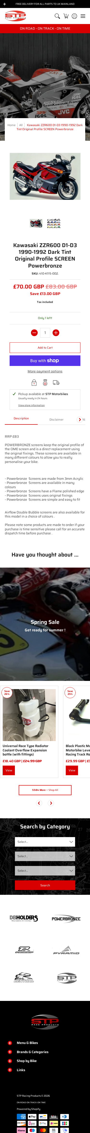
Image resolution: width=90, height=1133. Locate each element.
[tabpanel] (45, 484)
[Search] (57, 16)
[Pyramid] (66, 950)
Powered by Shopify (28, 1109)
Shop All (45, 790)
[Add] (56, 332)
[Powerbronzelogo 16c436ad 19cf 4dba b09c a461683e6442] (66, 919)
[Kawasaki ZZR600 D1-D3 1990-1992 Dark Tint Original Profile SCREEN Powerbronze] (36, 223)
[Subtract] (34, 332)
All (21, 125)
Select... (23, 841)
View (9, 770)
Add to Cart (45, 347)
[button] (66, 16)
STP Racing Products (29, 1096)
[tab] (21, 420)
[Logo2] (24, 978)
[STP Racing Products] (15, 16)
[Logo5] (66, 978)
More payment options (45, 371)
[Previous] (39, 803)
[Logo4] (24, 950)
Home (11, 125)
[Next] (79, 419)
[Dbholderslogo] (24, 918)
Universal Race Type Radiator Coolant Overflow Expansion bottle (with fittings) (25, 750)
